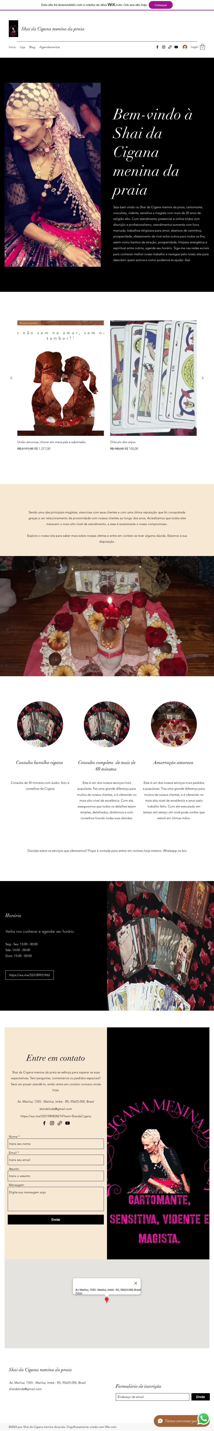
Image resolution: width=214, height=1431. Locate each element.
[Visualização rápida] (153, 378)
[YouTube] (176, 47)
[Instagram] (164, 47)
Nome (13, 1136)
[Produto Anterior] (11, 377)
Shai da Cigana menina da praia (52, 29)
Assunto (14, 1168)
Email (13, 1152)
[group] (107, 386)
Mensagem (16, 1184)
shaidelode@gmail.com (55, 1109)
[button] (202, 47)
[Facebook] (157, 47)
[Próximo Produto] (202, 377)
